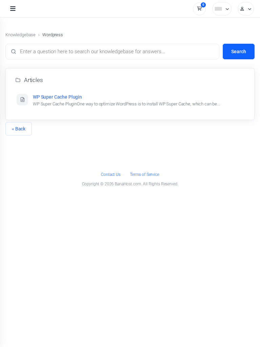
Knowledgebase (20, 34)
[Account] (246, 8)
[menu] (12, 8)
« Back (18, 128)
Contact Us (111, 174)
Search (238, 51)
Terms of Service (144, 174)
